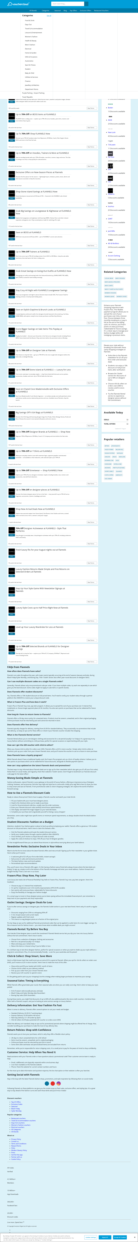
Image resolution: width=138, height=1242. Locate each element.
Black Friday (15, 1109)
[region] (69, 1237)
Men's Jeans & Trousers (112, 282)
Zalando (119, 471)
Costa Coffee (109, 475)
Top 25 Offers (16, 1102)
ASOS (110, 120)
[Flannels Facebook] (47, 1083)
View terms (91, 108)
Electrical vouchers (17, 1127)
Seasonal (57, 11)
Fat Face (111, 157)
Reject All (105, 1237)
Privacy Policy (16, 1139)
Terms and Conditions (18, 1144)
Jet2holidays (116, 446)
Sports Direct (109, 471)
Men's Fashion (30, 45)
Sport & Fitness (30, 65)
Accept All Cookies (120, 1237)
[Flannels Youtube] (53, 1083)
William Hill (119, 449)
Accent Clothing (114, 256)
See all (49, 16)
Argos (114, 457)
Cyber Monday (16, 1111)
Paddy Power (109, 449)
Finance (27, 81)
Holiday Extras (110, 453)
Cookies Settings (91, 1237)
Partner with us (16, 1157)
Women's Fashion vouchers (20, 1125)
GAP (109, 169)
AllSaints (111, 194)
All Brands (14, 1132)
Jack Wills (111, 231)
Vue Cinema (108, 479)
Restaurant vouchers (101, 11)
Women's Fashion (31, 37)
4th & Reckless (113, 243)
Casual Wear (109, 278)
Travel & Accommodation (34, 29)
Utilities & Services (31, 77)
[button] (34, 10)
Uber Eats (119, 475)
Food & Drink (29, 20)
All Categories (16, 1129)
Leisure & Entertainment (33, 33)
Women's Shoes (122, 296)
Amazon (107, 457)
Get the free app (17, 1155)
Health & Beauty (30, 41)
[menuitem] (34, 10)
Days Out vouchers (18, 1123)
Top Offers (73, 11)
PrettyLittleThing (119, 468)
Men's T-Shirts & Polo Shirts (114, 289)
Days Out (28, 24)
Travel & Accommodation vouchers (23, 1121)
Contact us (15, 1141)
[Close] (135, 1237)
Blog (65, 11)
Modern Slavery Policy (19, 1150)
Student (27, 69)
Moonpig (108, 468)
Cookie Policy (16, 1159)
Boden (110, 108)
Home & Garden (30, 53)
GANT (110, 219)
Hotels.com (117, 464)
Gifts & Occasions (31, 57)
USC (109, 182)
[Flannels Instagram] (58, 1083)
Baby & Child (29, 73)
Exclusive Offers (85, 11)
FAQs (13, 1148)
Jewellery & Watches (32, 85)
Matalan (120, 453)
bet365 (107, 446)
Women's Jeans (109, 296)
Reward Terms (16, 1146)
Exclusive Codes (16, 1104)
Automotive (29, 61)
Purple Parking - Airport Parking (33, 93)
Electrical (28, 49)
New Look (111, 132)
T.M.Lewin (111, 145)
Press (13, 1152)
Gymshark (108, 464)
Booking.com (109, 460)
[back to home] (18, 4)
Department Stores (31, 89)
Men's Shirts (109, 285)
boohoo (111, 206)
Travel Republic (27, 97)
